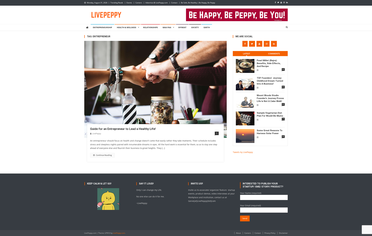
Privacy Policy (269, 233)
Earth (207, 27)
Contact (174, 2)
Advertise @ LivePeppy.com (156, 2)
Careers (138, 2)
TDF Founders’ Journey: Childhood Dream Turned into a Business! (270, 81)
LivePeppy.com (119, 233)
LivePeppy (96, 133)
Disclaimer (283, 233)
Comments (274, 53)
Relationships (150, 27)
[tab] (246, 53)
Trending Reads (116, 2)
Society (195, 27)
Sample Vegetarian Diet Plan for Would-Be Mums (270, 114)
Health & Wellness (126, 27)
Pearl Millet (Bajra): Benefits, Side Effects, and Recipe (269, 63)
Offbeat (182, 27)
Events (129, 2)
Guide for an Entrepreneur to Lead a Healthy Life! (123, 129)
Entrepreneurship (102, 27)
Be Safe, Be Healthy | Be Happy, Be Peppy (198, 2)
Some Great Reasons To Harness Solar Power (269, 132)
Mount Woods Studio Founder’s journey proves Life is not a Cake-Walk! (270, 98)
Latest (246, 53)
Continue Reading (104, 155)
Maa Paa (167, 27)
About (238, 233)
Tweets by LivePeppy (243, 152)
